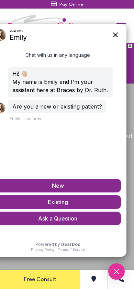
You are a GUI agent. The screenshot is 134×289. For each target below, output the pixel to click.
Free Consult (40, 279)
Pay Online (70, 4)
